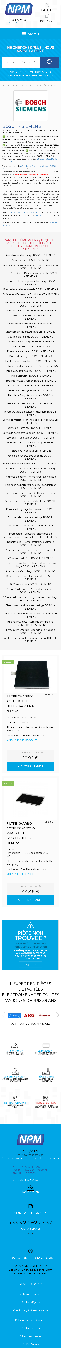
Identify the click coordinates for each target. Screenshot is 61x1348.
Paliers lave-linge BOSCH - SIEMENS (30, 450)
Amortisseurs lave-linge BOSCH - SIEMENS (30, 255)
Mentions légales (30, 1302)
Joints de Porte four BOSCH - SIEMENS (30, 428)
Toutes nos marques (30, 1294)
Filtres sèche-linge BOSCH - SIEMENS (30, 390)
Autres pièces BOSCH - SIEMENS (30, 260)
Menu (32, 33)
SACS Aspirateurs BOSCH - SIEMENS (30, 584)
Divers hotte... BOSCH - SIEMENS (30, 346)
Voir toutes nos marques (30, 1023)
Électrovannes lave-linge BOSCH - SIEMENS (30, 361)
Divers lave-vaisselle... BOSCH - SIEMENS (30, 351)
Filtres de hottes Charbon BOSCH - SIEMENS (30, 380)
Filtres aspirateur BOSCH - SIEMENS (30, 375)
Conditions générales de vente (30, 1310)
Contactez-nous (30, 1328)
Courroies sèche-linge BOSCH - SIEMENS (30, 341)
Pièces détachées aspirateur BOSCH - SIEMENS (30, 463)
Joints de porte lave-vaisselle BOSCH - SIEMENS (30, 432)
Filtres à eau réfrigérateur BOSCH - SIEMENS (30, 370)
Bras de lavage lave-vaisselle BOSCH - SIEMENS (30, 289)
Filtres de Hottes (43, 215)
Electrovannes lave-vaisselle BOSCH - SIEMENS (30, 366)
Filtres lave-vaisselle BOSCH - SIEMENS (30, 385)
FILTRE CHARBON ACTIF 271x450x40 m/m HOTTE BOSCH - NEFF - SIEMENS (21, 833)
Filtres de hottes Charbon (24, 212)
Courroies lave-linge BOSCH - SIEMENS (30, 336)
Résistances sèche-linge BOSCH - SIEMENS (30, 571)
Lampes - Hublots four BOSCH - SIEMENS (30, 437)
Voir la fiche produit (22, 740)
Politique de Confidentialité (30, 1320)
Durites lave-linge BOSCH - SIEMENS (30, 356)
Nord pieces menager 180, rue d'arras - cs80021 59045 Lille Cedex (30, 1170)
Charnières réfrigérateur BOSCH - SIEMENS (30, 331)
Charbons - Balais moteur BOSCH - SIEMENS (30, 310)
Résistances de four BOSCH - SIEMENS (30, 558)
